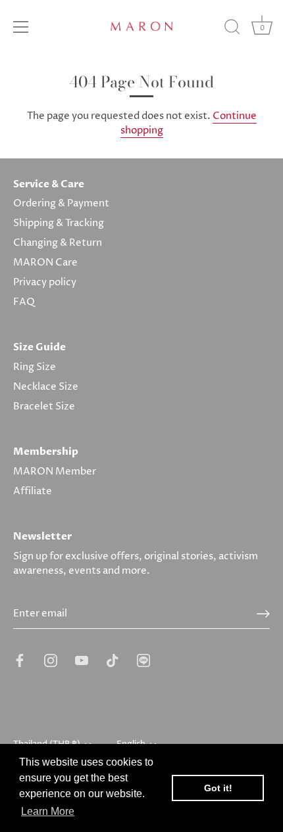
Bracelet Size (44, 406)
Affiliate (32, 491)
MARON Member (54, 471)
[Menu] (21, 26)
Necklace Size (45, 387)
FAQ (24, 302)
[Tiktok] (112, 660)
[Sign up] (263, 613)
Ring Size (34, 367)
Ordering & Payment (61, 203)
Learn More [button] (47, 811)
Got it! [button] (218, 788)
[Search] (232, 28)
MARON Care (45, 262)
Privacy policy (44, 282)
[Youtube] (81, 660)
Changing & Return (57, 243)
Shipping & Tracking (58, 223)
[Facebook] (19, 660)
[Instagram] (50, 660)
